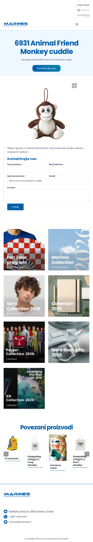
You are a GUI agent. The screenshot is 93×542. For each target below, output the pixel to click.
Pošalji (15, 206)
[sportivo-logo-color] (83, 9)
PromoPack (34, 458)
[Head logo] (83, 4)
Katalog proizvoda (30, 59)
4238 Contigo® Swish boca (11, 459)
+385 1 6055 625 (18, 516)
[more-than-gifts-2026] (68, 322)
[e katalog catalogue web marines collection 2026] (68, 230)
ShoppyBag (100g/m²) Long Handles (57, 460)
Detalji (12, 443)
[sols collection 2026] (24, 276)
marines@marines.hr (20, 521)
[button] (74, 85)
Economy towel (78, 466)
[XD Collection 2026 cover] (24, 368)
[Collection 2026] (68, 276)
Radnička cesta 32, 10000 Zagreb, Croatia (31, 511)
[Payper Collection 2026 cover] (24, 322)
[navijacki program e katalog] (24, 230)
